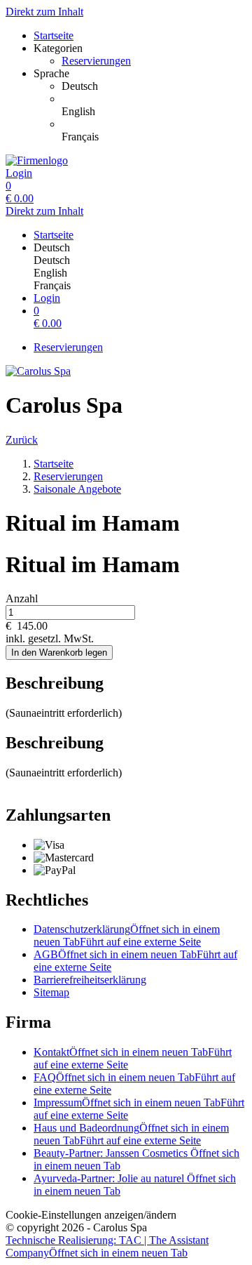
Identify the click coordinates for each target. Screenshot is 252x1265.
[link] (154, 86)
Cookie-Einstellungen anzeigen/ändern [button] (91, 1215)
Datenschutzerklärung (127, 935)
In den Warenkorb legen (59, 652)
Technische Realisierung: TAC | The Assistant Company (107, 1246)
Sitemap (51, 992)
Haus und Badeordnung (131, 1134)
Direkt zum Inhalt (44, 12)
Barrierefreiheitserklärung (90, 980)
